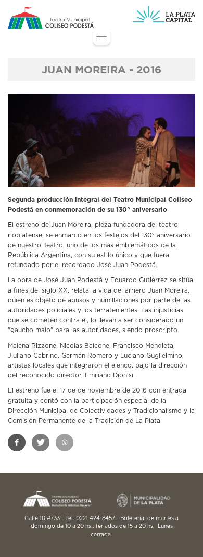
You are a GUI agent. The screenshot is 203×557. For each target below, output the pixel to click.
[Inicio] (51, 18)
